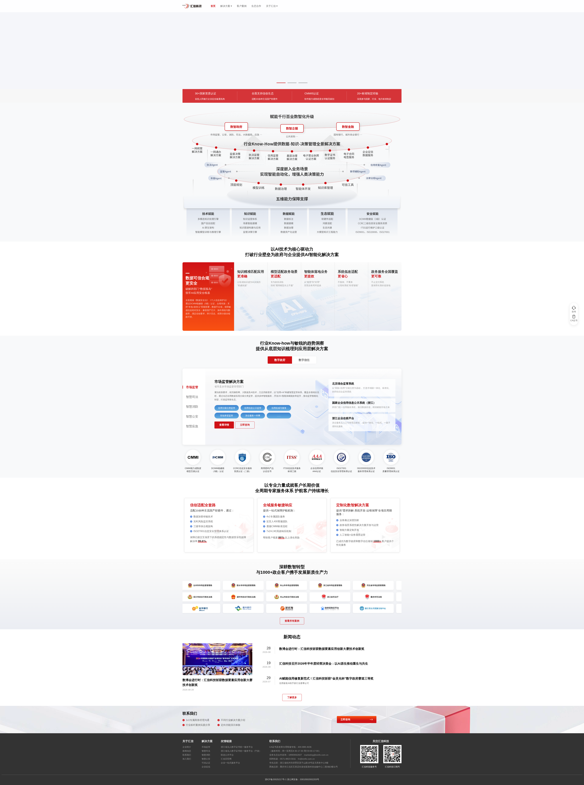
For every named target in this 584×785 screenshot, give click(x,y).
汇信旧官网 (226, 759)
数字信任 (304, 360)
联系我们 (186, 755)
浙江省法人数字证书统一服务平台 (237, 747)
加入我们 (186, 759)
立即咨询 (245, 424)
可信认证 (206, 763)
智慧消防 (206, 755)
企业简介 (186, 747)
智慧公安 (206, 759)
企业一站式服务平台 (230, 763)
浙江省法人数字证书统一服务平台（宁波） (241, 751)
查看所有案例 (292, 621)
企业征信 (206, 767)
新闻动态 (186, 751)
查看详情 (224, 424)
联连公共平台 (227, 755)
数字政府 (279, 360)
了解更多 (292, 697)
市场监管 (206, 747)
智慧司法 (206, 751)
